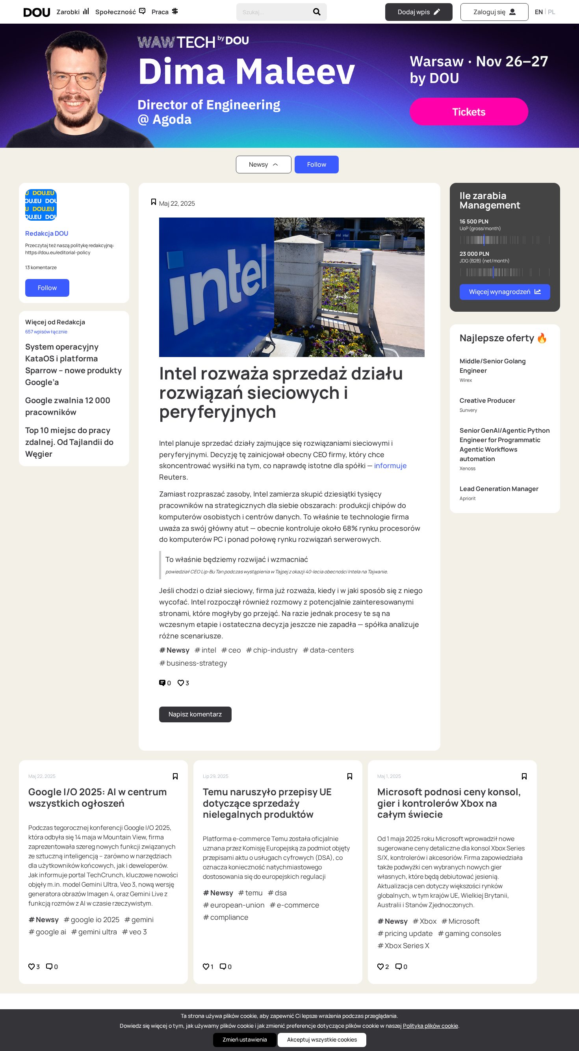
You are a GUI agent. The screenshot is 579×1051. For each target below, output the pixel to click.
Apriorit (468, 498)
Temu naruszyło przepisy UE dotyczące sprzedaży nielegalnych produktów (267, 803)
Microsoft (464, 921)
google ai (51, 931)
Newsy (178, 650)
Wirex (466, 380)
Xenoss (467, 468)
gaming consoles (473, 933)
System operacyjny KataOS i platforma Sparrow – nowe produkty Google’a (73, 364)
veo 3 (138, 931)
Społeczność (115, 11)
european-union (237, 905)
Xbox (428, 921)
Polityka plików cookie (430, 1025)
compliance (229, 917)
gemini (143, 919)
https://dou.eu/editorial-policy (57, 252)
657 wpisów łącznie (46, 331)
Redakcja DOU (47, 233)
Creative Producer (487, 400)
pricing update (409, 933)
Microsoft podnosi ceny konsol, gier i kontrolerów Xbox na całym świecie (449, 803)
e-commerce (298, 905)
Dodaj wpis (414, 11)
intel (209, 650)
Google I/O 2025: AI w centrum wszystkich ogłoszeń (97, 797)
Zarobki (68, 11)
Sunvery (468, 410)
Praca (160, 11)
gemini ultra (97, 931)
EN (539, 11)
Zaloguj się (489, 11)
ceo (234, 650)
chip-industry (275, 650)
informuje (390, 465)
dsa (281, 892)
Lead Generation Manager (499, 488)
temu (254, 892)
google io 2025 (95, 919)
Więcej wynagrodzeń (500, 291)
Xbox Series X (407, 945)
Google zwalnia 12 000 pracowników (67, 406)
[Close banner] (573, 25)
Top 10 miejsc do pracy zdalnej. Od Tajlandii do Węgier (69, 442)
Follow (316, 164)
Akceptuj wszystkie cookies (322, 1039)
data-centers (332, 650)
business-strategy (197, 663)
